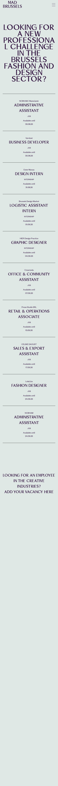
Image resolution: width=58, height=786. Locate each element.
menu (53, 4)
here (49, 492)
